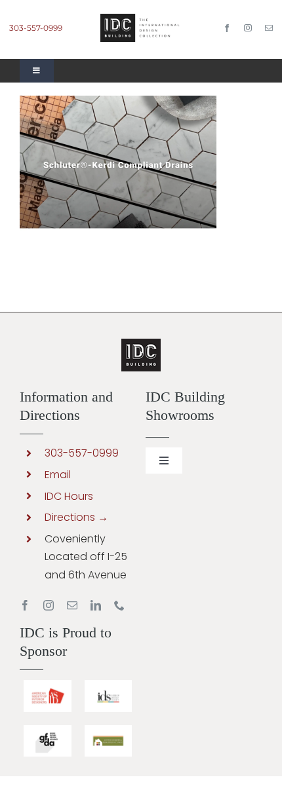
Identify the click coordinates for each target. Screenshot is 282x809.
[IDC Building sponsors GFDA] (47, 730)
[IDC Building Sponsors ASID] (47, 684)
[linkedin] (96, 605)
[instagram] (248, 28)
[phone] (119, 605)
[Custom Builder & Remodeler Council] (108, 730)
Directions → (76, 517)
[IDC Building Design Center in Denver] (140, 18)
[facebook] (227, 28)
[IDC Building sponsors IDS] (108, 684)
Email (58, 474)
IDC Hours (69, 496)
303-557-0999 (35, 28)
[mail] (269, 28)
